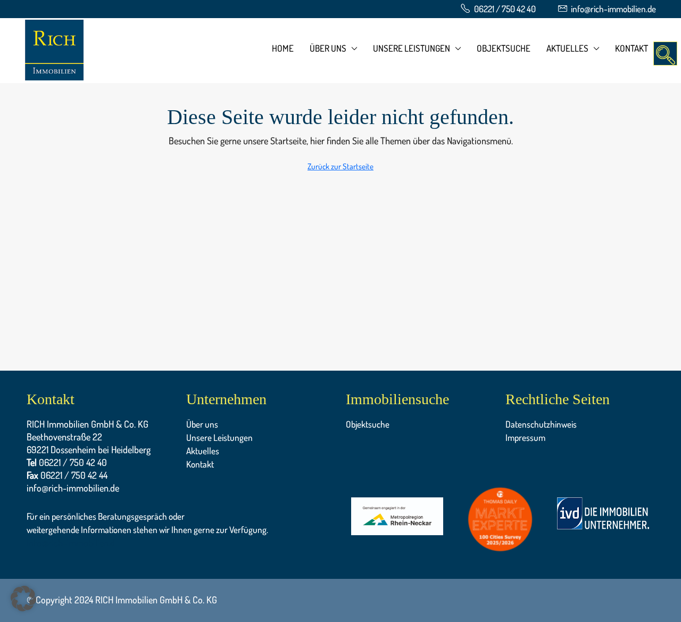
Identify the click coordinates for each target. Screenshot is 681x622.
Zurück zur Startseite (340, 166)
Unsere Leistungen (411, 48)
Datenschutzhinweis (541, 424)
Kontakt (631, 48)
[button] (23, 598)
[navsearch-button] (665, 54)
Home (283, 48)
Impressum (525, 437)
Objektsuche (503, 48)
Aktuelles (567, 48)
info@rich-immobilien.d (71, 543)
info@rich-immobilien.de (73, 488)
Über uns (328, 48)
